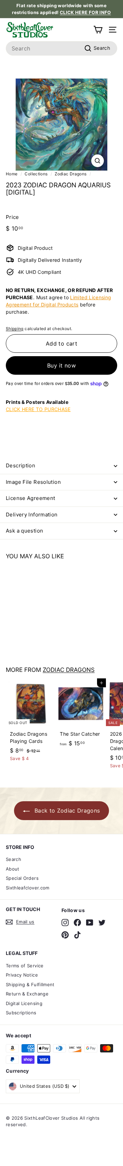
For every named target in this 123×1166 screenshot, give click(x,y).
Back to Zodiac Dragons (66, 810)
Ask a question (24, 530)
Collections (36, 173)
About (12, 869)
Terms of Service (25, 965)
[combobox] (61, 48)
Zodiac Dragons (70, 173)
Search (13, 859)
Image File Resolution (33, 482)
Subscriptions (21, 1012)
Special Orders (22, 878)
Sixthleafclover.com (28, 887)
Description (20, 465)
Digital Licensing (24, 1003)
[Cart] (98, 30)
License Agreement (30, 498)
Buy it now (61, 365)
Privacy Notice (22, 975)
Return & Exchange (27, 993)
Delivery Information (32, 514)
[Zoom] (97, 160)
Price (12, 217)
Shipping (15, 328)
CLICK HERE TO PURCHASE (38, 409)
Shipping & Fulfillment (30, 984)
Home (11, 173)
